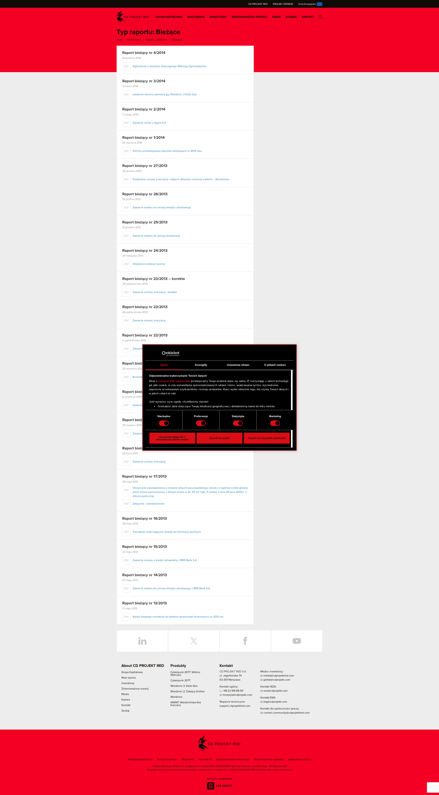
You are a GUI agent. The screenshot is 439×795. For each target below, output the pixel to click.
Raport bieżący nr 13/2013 (144, 603)
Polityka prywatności (140, 759)
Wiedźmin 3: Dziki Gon (184, 686)
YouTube (296, 641)
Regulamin (188, 759)
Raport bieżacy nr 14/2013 (144, 575)
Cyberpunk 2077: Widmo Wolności (185, 673)
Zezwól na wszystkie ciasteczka (267, 438)
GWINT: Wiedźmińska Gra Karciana (185, 704)
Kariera (291, 17)
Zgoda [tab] (164, 364)
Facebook (245, 641)
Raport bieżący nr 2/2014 (143, 109)
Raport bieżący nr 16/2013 (144, 519)
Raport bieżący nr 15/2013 (144, 547)
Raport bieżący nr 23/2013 (145, 307)
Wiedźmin (176, 697)
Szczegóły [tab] (201, 364)
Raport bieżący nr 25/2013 (145, 222)
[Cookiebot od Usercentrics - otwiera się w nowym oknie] (164, 353)
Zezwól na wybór (219, 438)
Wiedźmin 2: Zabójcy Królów (187, 691)
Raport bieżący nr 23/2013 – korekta (153, 279)
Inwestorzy (218, 17)
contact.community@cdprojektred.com (286, 712)
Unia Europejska (307, 4)
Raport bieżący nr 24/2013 (145, 251)
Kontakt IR (205, 759)
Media (276, 17)
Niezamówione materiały (269, 759)
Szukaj (320, 17)
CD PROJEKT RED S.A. (233, 671)
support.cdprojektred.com (235, 705)
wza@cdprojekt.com (275, 690)
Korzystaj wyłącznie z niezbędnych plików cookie (172, 438)
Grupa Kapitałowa (168, 17)
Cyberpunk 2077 (180, 680)
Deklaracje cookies (300, 759)
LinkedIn (142, 641)
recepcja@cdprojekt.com (237, 694)
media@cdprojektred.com (278, 675)
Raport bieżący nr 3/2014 (143, 81)
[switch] (201, 423)
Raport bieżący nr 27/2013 (144, 166)
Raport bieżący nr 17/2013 (144, 476)
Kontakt (308, 17)
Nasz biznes (196, 17)
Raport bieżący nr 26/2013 (145, 194)
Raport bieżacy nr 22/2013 (145, 335)
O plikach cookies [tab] (275, 364)
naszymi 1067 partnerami (174, 381)
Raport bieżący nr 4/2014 (143, 53)
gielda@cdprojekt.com (276, 679)
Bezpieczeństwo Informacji (232, 759)
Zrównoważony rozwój (249, 17)
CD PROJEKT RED (133, 16)
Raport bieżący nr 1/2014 (143, 138)
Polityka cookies (167, 759)
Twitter (193, 641)
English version (283, 4)
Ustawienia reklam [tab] (238, 364)
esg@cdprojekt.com (275, 701)
